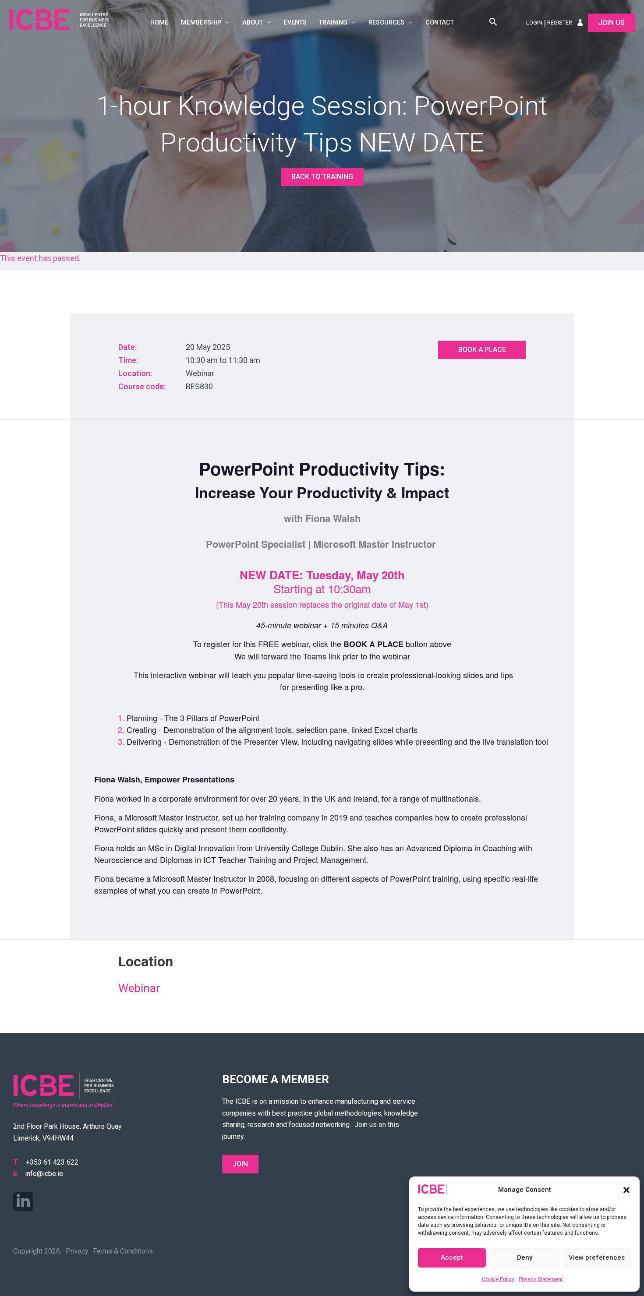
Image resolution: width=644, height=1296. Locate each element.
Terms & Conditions (123, 1251)
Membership (201, 22)
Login (534, 22)
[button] (626, 1190)
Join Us (611, 22)
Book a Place (482, 349)
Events (295, 22)
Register (559, 22)
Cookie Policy (498, 1279)
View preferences (597, 1257)
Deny (524, 1257)
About (252, 22)
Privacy (77, 1251)
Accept (452, 1257)
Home (159, 22)
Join (240, 1164)
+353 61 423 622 (52, 1162)
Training (333, 22)
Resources (386, 22)
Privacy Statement (541, 1279)
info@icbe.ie (44, 1173)
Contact (439, 22)
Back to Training (322, 177)
